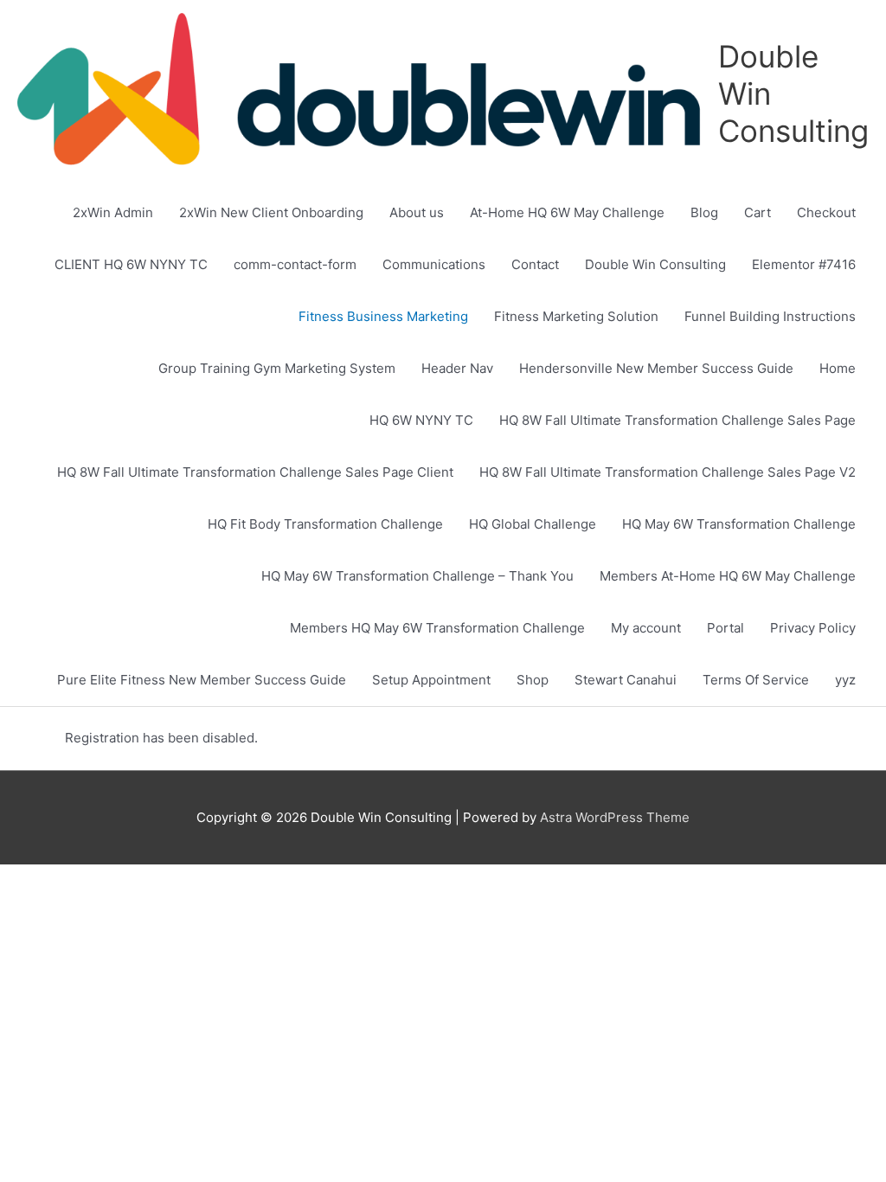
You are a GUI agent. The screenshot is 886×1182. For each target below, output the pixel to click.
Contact (535, 264)
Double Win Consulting (655, 264)
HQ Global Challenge (532, 524)
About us (416, 212)
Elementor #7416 (804, 264)
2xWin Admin (113, 212)
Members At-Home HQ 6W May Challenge (728, 576)
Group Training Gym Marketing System (276, 368)
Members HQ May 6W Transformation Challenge (437, 628)
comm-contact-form (295, 264)
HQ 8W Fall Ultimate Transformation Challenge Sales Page (677, 420)
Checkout (826, 212)
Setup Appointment (431, 679)
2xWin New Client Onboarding (271, 212)
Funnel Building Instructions (770, 316)
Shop (533, 679)
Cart (757, 212)
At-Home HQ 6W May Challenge (567, 212)
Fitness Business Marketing (383, 316)
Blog (704, 212)
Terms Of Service (756, 679)
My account (646, 628)
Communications (433, 264)
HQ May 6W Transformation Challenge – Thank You (417, 576)
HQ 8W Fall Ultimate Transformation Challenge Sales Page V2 (667, 472)
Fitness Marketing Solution (576, 316)
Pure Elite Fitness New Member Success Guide (201, 679)
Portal (725, 628)
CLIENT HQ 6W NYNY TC (131, 264)
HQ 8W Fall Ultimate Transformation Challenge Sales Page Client (255, 472)
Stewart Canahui (626, 679)
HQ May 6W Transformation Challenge (739, 524)
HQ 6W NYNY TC (421, 420)
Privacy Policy (813, 628)
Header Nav (457, 368)
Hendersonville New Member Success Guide (656, 368)
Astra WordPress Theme (615, 817)
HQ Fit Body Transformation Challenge (325, 524)
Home (837, 368)
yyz (845, 679)
